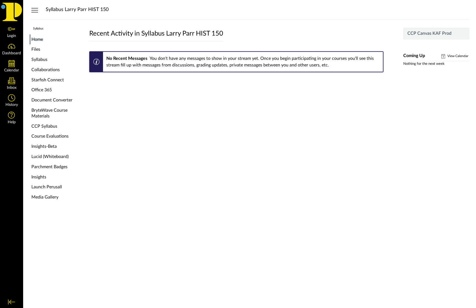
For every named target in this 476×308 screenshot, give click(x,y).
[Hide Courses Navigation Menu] (35, 10)
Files (35, 49)
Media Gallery (44, 197)
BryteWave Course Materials (49, 113)
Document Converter (51, 100)
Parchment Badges (49, 167)
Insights (38, 177)
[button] (11, 101)
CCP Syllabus (44, 126)
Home (37, 39)
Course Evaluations (50, 136)
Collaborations (45, 70)
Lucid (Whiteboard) (50, 156)
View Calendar (457, 56)
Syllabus (39, 59)
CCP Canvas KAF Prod (429, 33)
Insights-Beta (44, 146)
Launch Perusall (46, 187)
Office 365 (41, 90)
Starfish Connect (47, 80)
